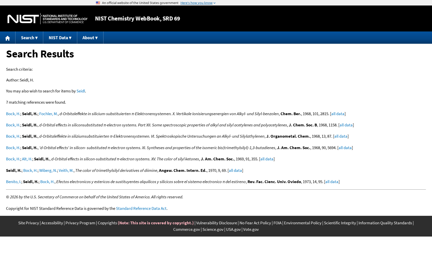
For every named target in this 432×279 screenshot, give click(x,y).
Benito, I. (13, 181)
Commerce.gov (186, 229)
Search (27, 37)
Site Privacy (28, 223)
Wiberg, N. (48, 170)
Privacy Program (80, 223)
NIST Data (58, 37)
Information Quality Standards (385, 223)
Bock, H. (13, 113)
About (88, 37)
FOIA (278, 223)
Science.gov (213, 229)
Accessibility (52, 223)
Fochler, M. (48, 113)
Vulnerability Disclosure (216, 223)
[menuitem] (8, 37)
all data (337, 113)
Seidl (80, 91)
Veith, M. (66, 170)
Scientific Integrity (340, 223)
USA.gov (233, 229)
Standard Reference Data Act (141, 208)
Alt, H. (27, 159)
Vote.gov (251, 229)
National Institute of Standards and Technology (48, 18)
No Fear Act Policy (255, 223)
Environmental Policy (303, 223)
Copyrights (107, 223)
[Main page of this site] (8, 37)
